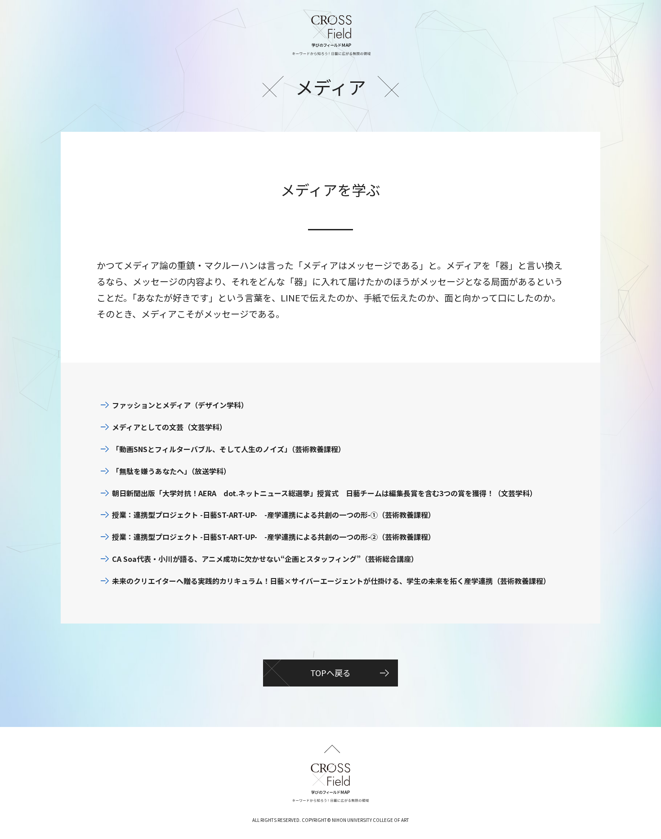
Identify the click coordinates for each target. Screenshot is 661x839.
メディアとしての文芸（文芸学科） (169, 427)
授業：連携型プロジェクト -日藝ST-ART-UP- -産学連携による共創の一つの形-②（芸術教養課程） (273, 536)
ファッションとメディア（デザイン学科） (180, 404)
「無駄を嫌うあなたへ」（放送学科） (171, 471)
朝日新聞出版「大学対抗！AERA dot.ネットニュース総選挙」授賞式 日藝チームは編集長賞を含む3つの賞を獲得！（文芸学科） (324, 493)
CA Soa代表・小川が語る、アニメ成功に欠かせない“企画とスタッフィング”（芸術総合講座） (265, 558)
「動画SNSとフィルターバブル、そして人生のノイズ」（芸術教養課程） (228, 449)
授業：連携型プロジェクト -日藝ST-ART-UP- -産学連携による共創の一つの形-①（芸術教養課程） (273, 514)
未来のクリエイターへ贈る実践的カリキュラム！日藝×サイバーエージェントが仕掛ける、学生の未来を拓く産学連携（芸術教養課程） (331, 580)
